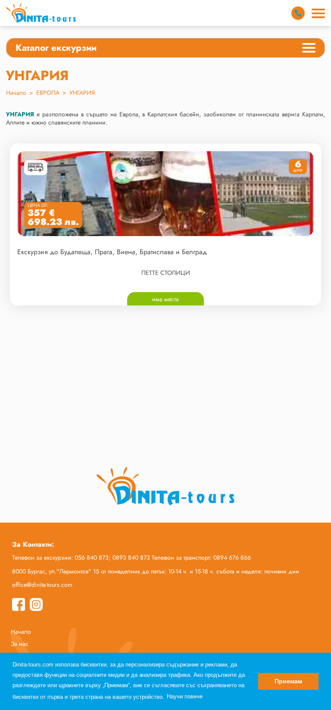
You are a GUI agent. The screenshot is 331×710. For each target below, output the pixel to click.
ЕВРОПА (47, 92)
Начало (16, 92)
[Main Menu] (318, 13)
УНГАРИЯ (82, 92)
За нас (19, 643)
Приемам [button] (288, 681)
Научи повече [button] (185, 696)
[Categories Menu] (308, 49)
